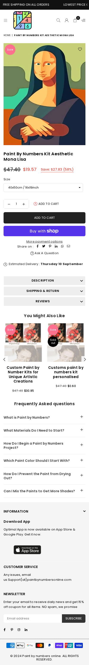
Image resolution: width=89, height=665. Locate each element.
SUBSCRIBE (74, 618)
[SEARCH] (58, 20)
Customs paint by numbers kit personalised (66, 372)
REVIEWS (43, 301)
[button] (75, 20)
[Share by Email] (69, 246)
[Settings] (82, 20)
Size (7, 179)
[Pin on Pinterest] (50, 246)
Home (7, 35)
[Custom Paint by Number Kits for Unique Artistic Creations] (23, 342)
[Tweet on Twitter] (44, 246)
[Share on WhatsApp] (62, 246)
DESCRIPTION (43, 280)
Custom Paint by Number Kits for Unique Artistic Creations (23, 374)
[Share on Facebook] (38, 246)
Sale (10, 49)
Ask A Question (46, 253)
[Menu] (5, 20)
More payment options (44, 241)
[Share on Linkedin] (56, 246)
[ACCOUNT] (67, 20)
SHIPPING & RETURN (42, 291)
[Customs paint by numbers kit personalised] (66, 342)
